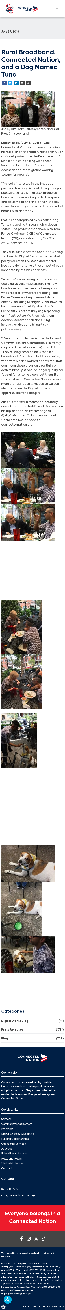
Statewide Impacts (13, 1164)
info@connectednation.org (18, 1195)
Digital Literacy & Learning (17, 1134)
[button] (8, 1300)
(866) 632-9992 (37, 1270)
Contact (6, 1169)
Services (6, 1119)
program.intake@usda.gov (17, 1294)
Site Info (26, 1306)
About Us (6, 1149)
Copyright (36, 1306)
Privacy (46, 1306)
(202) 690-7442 (16, 1290)
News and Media (11, 1159)
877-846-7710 (9, 1189)
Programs (7, 1129)
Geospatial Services (13, 1144)
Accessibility (58, 1306)
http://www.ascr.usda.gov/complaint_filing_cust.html (31, 1267)
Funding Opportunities (15, 1139)
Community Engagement (16, 1124)
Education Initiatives (14, 1154)
